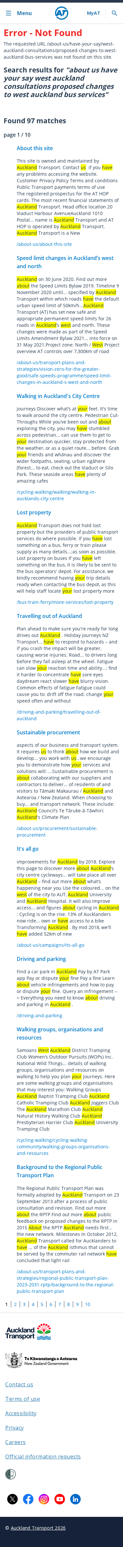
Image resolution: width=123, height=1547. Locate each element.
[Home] (61, 13)
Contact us (19, 1384)
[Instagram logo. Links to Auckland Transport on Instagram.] (44, 1499)
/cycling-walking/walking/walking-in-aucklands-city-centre (56, 495)
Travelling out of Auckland (49, 616)
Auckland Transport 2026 (38, 1528)
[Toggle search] (114, 13)
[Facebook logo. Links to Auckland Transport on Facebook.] (28, 1499)
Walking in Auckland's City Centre (58, 396)
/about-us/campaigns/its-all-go (50, 945)
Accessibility (21, 1413)
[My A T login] (94, 13)
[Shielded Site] (10, 1474)
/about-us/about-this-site (44, 244)
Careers (15, 1442)
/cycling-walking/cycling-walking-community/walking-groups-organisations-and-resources (63, 1146)
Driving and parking (41, 958)
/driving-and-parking (39, 1015)
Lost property (34, 512)
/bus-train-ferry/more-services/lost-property (65, 602)
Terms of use (22, 1398)
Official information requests (43, 1456)
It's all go (28, 848)
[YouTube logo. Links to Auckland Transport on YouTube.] (59, 1499)
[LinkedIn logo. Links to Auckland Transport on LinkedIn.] (75, 1499)
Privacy (14, 1427)
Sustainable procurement (48, 732)
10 (87, 1304)
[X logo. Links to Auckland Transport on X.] (12, 1499)
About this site (35, 148)
